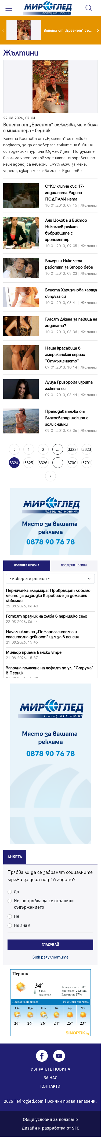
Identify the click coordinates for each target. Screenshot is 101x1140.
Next (98, 30)
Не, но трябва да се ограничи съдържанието (44, 904)
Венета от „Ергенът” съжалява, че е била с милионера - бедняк (50, 127)
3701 (86, 462)
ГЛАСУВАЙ (50, 944)
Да (16, 891)
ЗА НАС (50, 1077)
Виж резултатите (50, 957)
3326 (43, 462)
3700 (72, 462)
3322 (72, 449)
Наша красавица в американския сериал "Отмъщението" (65, 355)
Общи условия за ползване (50, 1119)
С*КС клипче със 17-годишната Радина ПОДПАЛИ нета (64, 193)
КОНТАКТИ (50, 1086)
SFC (75, 1128)
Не (16, 916)
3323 (86, 449)
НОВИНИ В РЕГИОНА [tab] (26, 565)
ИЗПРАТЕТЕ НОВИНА (50, 1069)
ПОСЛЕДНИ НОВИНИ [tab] (74, 565)
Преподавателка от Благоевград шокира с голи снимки (66, 418)
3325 (28, 462)
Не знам (22, 925)
